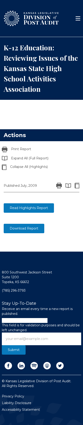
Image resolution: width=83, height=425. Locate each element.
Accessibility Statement (21, 410)
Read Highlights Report (29, 208)
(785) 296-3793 (14, 290)
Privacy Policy (13, 396)
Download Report (24, 228)
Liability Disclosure (16, 403)
